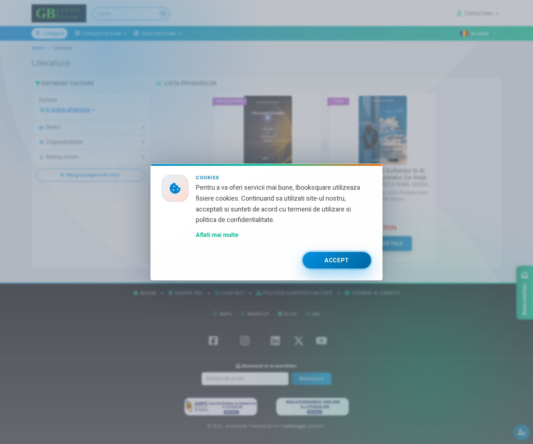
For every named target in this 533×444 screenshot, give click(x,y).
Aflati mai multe (217, 234)
